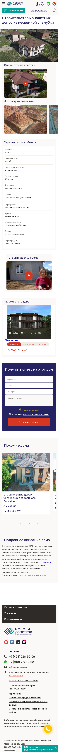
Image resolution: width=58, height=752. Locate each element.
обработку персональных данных (36, 414)
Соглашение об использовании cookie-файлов (28, 710)
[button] (21, 524)
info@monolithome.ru (19, 667)
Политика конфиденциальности (25, 697)
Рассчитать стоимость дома (23, 680)
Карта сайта (15, 693)
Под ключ (42, 344)
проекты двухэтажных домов (32, 575)
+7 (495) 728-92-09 (22, 656)
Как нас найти (16, 675)
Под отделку (28, 344)
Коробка (14, 344)
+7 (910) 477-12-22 (21, 662)
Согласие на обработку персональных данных (28, 703)
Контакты (14, 651)
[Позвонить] (48, 729)
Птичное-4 (11, 340)
